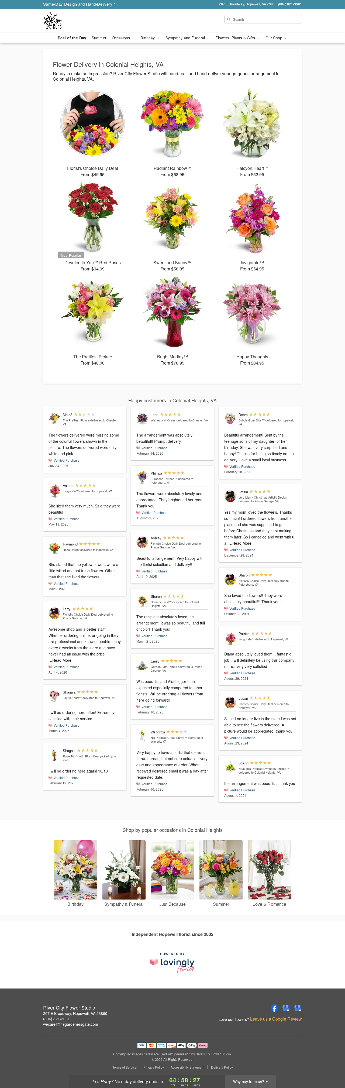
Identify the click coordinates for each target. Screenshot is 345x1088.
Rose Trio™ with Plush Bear (81, 756)
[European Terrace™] (142, 477)
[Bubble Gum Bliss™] (230, 418)
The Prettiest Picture (76, 420)
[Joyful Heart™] (54, 696)
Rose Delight (71, 549)
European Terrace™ (164, 478)
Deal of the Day (72, 37)
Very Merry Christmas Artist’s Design (263, 497)
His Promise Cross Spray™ (169, 737)
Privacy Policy (153, 1067)
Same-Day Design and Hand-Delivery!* (79, 4)
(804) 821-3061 (56, 1018)
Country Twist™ (161, 602)
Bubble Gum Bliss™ (252, 420)
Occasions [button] (121, 37)
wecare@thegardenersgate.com (70, 1024)
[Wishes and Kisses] (142, 419)
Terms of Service (124, 1067)
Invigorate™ (71, 491)
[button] (331, 1065)
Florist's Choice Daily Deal (80, 614)
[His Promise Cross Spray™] (142, 736)
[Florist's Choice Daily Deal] (54, 613)
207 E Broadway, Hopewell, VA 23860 (75, 1013)
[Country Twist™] (142, 601)
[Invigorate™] (54, 490)
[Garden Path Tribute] (142, 665)
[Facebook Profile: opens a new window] (274, 1008)
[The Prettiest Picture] (54, 419)
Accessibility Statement (187, 1067)
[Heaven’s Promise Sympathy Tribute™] (230, 766)
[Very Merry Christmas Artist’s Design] (230, 496)
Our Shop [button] (274, 37)
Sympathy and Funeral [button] (185, 37)
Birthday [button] (148, 37)
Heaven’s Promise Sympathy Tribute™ (264, 768)
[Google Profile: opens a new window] (286, 1008)
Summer (99, 37)
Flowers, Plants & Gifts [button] (235, 37)
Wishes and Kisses (163, 420)
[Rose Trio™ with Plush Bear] (54, 755)
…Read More (60, 660)
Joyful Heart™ (72, 697)
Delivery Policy (222, 1067)
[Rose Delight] (54, 548)
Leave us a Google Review (276, 1019)
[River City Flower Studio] (82, 21)
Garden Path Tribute (164, 666)
